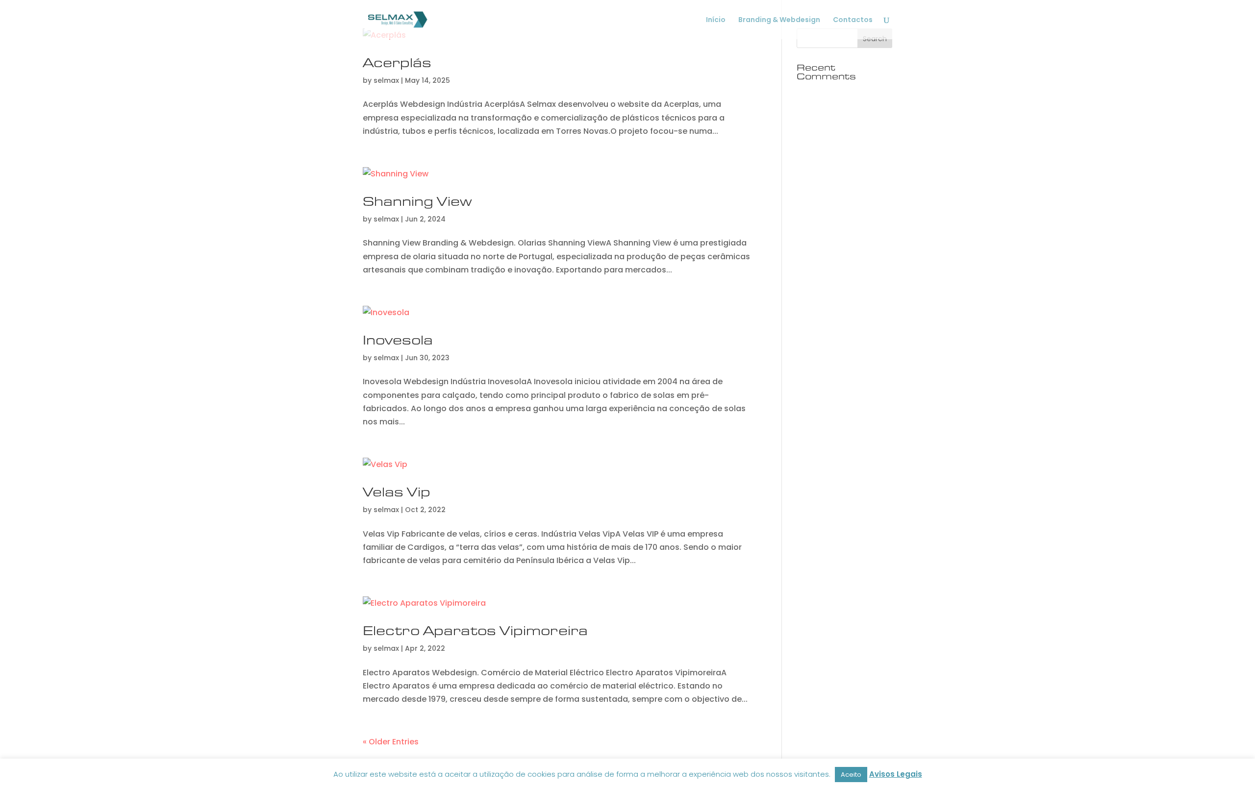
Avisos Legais (895, 774)
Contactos (853, 20)
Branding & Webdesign (779, 20)
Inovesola (398, 340)
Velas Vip (396, 492)
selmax (386, 80)
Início (716, 20)
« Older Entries (391, 741)
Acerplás (397, 62)
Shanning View (417, 201)
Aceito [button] (851, 774)
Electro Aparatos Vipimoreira (475, 630)
